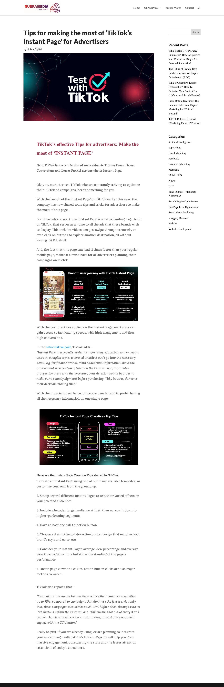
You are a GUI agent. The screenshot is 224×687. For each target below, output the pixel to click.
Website (173, 223)
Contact (189, 8)
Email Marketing (177, 153)
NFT (171, 186)
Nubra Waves (173, 8)
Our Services (151, 8)
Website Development (180, 229)
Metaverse (174, 169)
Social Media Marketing (181, 212)
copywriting (175, 147)
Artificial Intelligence (180, 142)
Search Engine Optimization (183, 201)
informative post (58, 347)
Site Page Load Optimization (184, 207)
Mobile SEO (175, 175)
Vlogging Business (178, 218)
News (172, 180)
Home (136, 8)
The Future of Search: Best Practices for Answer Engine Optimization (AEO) (183, 73)
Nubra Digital (34, 49)
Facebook (174, 158)
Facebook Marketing (179, 164)
